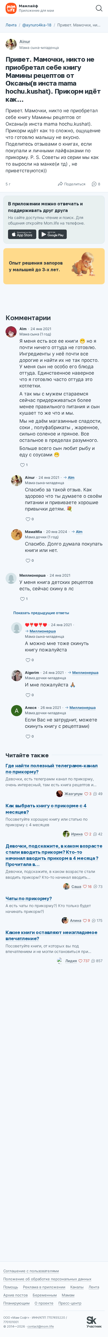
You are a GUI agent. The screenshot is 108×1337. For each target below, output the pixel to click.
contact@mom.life (40, 1326)
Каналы (77, 1287)
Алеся (31, 707)
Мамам (68, 1295)
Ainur (24, 41)
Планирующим (16, 1303)
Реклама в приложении (44, 1287)
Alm (23, 329)
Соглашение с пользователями (31, 1271)
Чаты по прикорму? (29, 898)
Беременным (45, 1295)
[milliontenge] (11, 578)
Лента (11, 25)
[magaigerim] (16, 675)
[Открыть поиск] (99, 8)
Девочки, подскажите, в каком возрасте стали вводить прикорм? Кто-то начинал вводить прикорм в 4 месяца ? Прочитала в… (54, 855)
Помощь (10, 1287)
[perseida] (16, 534)
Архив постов (15, 1295)
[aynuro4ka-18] (16, 480)
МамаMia (33, 531)
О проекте (44, 1303)
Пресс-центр (69, 1303)
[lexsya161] (16, 710)
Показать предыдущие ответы (41, 613)
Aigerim (32, 672)
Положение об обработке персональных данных (47, 1279)
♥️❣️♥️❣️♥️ (36, 625)
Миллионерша (32, 575)
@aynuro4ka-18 (37, 25)
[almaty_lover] (11, 331)
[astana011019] (16, 627)
